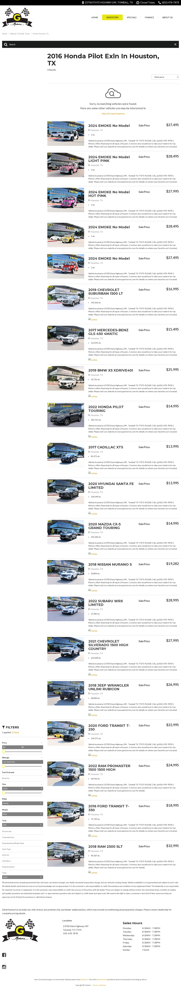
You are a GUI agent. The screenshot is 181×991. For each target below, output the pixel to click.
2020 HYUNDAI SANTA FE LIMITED (111, 485)
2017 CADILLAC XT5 (105, 447)
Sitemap (103, 985)
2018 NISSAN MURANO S (110, 564)
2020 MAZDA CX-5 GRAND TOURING (104, 526)
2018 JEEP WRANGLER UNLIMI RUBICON (108, 687)
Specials (131, 17)
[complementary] (172, 959)
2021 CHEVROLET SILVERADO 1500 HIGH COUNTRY (108, 645)
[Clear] (15, 732)
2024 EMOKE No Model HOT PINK (109, 194)
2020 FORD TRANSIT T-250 (109, 727)
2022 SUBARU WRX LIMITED (105, 603)
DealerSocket (102, 979)
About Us (167, 17)
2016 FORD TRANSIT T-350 (108, 808)
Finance (149, 17)
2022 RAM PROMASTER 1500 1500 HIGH (109, 768)
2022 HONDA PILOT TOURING (106, 409)
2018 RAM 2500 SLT (105, 847)
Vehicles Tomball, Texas (20, 33)
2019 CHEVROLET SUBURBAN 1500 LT (105, 292)
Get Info (153, 132)
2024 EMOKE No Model (109, 126)
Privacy (95, 985)
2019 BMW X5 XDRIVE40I (110, 370)
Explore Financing (178, 132)
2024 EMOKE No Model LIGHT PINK (109, 159)
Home (94, 17)
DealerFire (84, 979)
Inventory (112, 17)
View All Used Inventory (113, 113)
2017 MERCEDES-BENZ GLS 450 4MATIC (108, 332)
